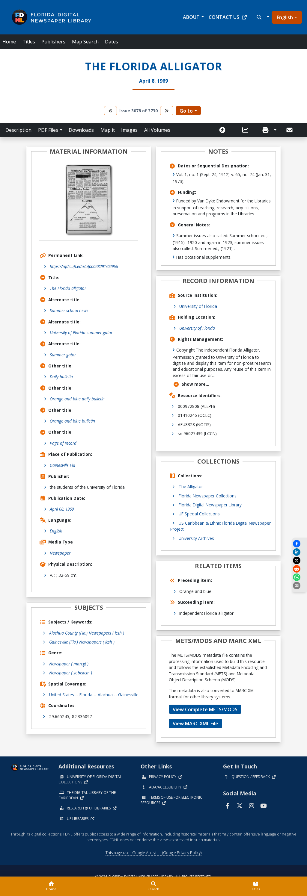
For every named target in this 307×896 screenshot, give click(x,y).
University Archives (196, 538)
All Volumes (157, 130)
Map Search (85, 41)
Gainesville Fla (62, 465)
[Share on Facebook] (299, 543)
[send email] (299, 585)
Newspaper (60, 553)
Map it (107, 130)
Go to (186, 111)
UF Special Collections (199, 514)
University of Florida (198, 306)
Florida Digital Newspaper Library (210, 505)
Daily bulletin (61, 376)
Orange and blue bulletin (72, 421)
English (285, 17)
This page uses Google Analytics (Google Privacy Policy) (153, 852)
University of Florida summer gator (81, 332)
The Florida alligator (68, 288)
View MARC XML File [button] (195, 723)
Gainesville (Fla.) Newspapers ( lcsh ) (82, 642)
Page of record (63, 443)
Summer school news (69, 310)
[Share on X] (299, 560)
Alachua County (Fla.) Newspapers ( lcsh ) (86, 633)
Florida (85, 694)
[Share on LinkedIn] (299, 552)
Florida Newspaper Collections (208, 496)
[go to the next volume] (166, 110)
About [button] (191, 17)
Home (9, 41)
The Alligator (191, 486)
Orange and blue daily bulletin (77, 399)
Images (129, 130)
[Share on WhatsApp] (299, 577)
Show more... (195, 384)
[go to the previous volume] (110, 110)
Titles (28, 41)
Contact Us (224, 17)
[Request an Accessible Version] (224, 130)
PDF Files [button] (48, 130)
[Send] (290, 130)
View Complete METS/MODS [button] (205, 709)
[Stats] (247, 130)
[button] (262, 17)
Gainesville (128, 694)
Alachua (105, 694)
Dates (111, 41)
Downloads (81, 130)
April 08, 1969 (62, 509)
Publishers (53, 41)
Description (18, 130)
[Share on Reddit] (299, 569)
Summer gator (63, 355)
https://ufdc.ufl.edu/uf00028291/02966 (84, 266)
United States (61, 694)
